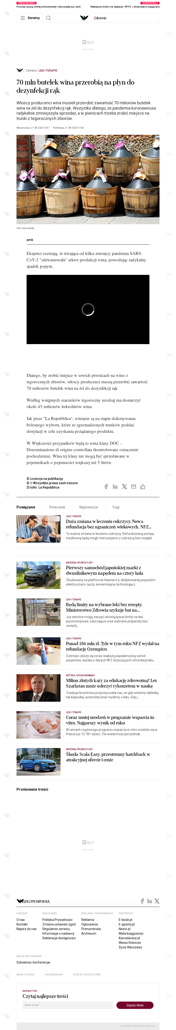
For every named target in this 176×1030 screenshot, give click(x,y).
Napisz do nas (26, 929)
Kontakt (22, 924)
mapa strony (25, 974)
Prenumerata (91, 929)
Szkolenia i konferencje (33, 962)
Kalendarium (54, 974)
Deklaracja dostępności (59, 938)
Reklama (87, 920)
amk (30, 240)
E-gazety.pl (127, 924)
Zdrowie (31, 70)
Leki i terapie (48, 70)
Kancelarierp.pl (129, 938)
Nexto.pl (124, 929)
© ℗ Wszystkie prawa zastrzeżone (52, 483)
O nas (20, 920)
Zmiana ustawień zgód (59, 924)
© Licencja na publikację (45, 478)
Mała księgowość (131, 933)
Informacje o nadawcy (58, 933)
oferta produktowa (87, 974)
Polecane (57, 507)
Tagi (115, 507)
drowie (100, 18)
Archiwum (88, 933)
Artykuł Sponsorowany (80, 675)
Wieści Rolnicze (130, 942)
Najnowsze (88, 507)
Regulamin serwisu (56, 929)
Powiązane (25, 507)
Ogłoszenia (89, 924)
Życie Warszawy (130, 947)
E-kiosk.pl (125, 920)
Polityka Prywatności (57, 920)
